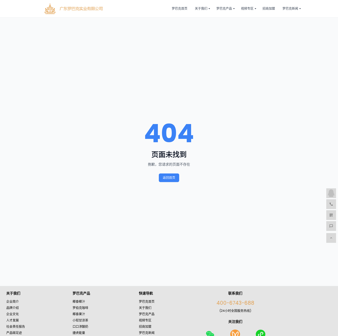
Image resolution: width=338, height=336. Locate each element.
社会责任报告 (15, 326)
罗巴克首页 (147, 301)
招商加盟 (145, 326)
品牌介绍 (12, 308)
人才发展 (12, 320)
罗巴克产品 (147, 314)
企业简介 (12, 301)
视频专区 (145, 320)
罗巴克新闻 (147, 333)
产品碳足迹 (14, 333)
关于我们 (145, 308)
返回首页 (169, 177)
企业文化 (12, 314)
